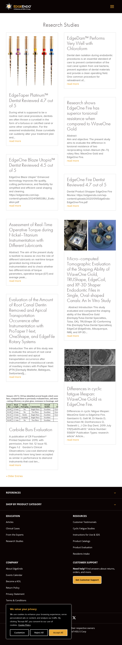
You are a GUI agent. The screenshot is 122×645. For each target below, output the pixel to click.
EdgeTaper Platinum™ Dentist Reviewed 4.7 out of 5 (31, 100)
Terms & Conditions (16, 600)
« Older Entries (14, 476)
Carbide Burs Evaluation (30, 430)
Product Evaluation (82, 547)
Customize (19, 632)
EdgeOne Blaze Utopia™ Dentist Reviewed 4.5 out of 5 (32, 165)
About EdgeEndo (14, 568)
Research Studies (14, 541)
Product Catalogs (81, 541)
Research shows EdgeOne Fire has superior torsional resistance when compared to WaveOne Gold (89, 116)
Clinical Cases (13, 528)
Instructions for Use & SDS (86, 534)
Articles (9, 521)
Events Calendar (14, 575)
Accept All (58, 632)
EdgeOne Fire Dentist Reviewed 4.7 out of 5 (87, 182)
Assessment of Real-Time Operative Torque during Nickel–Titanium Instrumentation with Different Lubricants (31, 235)
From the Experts (15, 534)
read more (15, 141)
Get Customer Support (87, 579)
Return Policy (12, 587)
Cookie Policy (24, 625)
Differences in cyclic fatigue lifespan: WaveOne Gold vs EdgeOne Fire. (84, 396)
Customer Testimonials (84, 521)
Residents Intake (81, 553)
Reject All (39, 632)
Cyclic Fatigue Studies (84, 528)
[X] (74, 618)
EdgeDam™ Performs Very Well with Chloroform (86, 43)
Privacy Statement (15, 593)
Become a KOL (13, 581)
